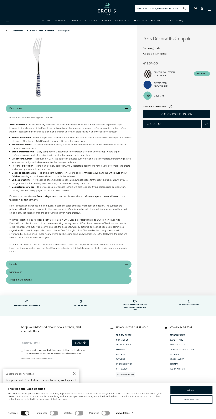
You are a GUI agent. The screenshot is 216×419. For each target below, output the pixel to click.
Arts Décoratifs (46, 30)
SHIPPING (120, 349)
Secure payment (81, 305)
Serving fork (64, 30)
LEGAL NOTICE (177, 359)
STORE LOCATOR (124, 364)
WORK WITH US (177, 368)
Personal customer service (27, 305)
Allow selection (191, 399)
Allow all (191, 390)
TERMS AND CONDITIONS (182, 349)
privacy (50, 358)
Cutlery (31, 30)
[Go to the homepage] (107, 9)
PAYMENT (120, 359)
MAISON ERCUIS (177, 335)
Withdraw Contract (125, 374)
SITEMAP (174, 364)
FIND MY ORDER (124, 335)
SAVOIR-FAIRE (176, 340)
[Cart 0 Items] (208, 9)
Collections (18, 30)
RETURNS (120, 354)
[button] (60, 21)
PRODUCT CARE (123, 344)
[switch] (54, 413)
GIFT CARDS (122, 368)
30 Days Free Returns (189, 305)
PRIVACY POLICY (178, 344)
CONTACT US (122, 340)
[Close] (74, 374)
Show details (122, 413)
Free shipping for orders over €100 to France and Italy (135, 307)
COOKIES (174, 354)
